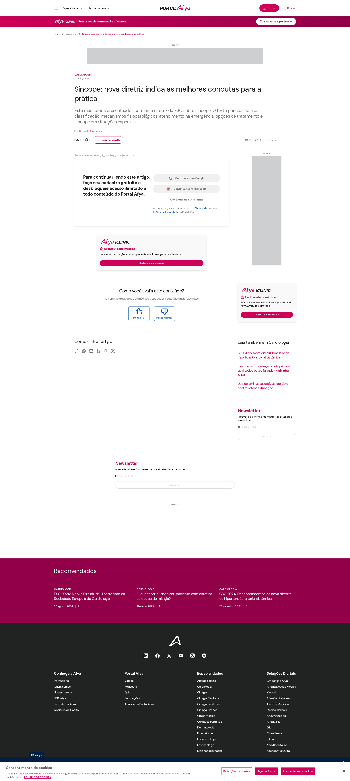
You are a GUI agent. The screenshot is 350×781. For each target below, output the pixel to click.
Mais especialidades (209, 751)
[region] (175, 771)
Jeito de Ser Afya (65, 704)
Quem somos (62, 687)
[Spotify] (204, 655)
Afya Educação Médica (281, 687)
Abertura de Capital (66, 710)
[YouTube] (181, 655)
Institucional (61, 681)
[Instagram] (192, 655)
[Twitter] (169, 655)
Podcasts (131, 687)
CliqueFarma (274, 733)
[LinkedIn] (98, 351)
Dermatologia (205, 727)
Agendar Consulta (278, 751)
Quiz (127, 692)
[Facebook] (106, 351)
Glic (269, 727)
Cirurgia (202, 692)
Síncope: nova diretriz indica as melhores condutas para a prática (113, 33)
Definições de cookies (236, 771)
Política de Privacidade (165, 212)
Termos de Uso (203, 208)
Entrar (271, 8)
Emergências (205, 733)
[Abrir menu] (56, 8)
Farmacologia (205, 745)
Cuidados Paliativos (209, 722)
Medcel (271, 692)
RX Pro (271, 739)
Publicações (132, 698)
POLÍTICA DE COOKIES (37, 777)
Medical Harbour (277, 710)
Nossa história (63, 692)
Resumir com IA (110, 140)
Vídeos (129, 681)
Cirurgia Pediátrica (208, 704)
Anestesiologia (206, 681)
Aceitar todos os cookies (298, 771)
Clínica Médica (206, 716)
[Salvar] (86, 140)
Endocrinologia (206, 739)
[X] (113, 351)
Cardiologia (70, 33)
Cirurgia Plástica (207, 710)
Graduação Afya (277, 681)
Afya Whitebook (277, 716)
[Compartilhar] (77, 140)
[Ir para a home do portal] (175, 8)
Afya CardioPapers (279, 698)
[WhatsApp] (84, 351)
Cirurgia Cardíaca (208, 698)
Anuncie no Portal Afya (139, 704)
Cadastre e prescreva (278, 21)
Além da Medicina (278, 704)
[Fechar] (344, 771)
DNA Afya (60, 698)
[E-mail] (91, 351)
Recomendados (75, 571)
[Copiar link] (76, 351)
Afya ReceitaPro (277, 745)
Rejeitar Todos (266, 771)
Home (57, 33)
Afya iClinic (273, 722)
